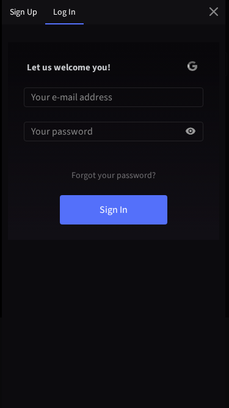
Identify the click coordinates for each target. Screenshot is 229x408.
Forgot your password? (113, 175)
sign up (23, 12)
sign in (114, 210)
